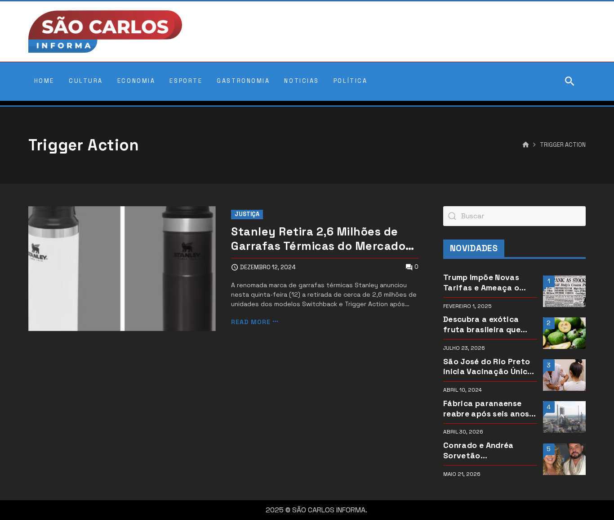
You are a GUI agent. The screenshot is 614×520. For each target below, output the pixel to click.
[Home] (525, 145)
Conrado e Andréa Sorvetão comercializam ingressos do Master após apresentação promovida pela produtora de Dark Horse (483, 450)
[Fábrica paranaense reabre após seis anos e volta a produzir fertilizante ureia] (564, 417)
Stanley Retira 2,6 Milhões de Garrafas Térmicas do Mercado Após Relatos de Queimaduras (318, 238)
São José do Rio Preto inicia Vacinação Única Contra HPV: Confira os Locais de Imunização (488, 367)
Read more (251, 322)
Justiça (247, 214)
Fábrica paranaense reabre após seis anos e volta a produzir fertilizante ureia (489, 408)
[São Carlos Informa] (105, 31)
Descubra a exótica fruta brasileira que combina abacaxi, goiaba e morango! (482, 324)
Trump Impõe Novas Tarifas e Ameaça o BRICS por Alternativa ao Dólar (485, 282)
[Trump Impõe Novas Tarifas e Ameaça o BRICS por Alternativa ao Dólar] (564, 291)
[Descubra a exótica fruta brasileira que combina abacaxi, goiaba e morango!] (564, 333)
